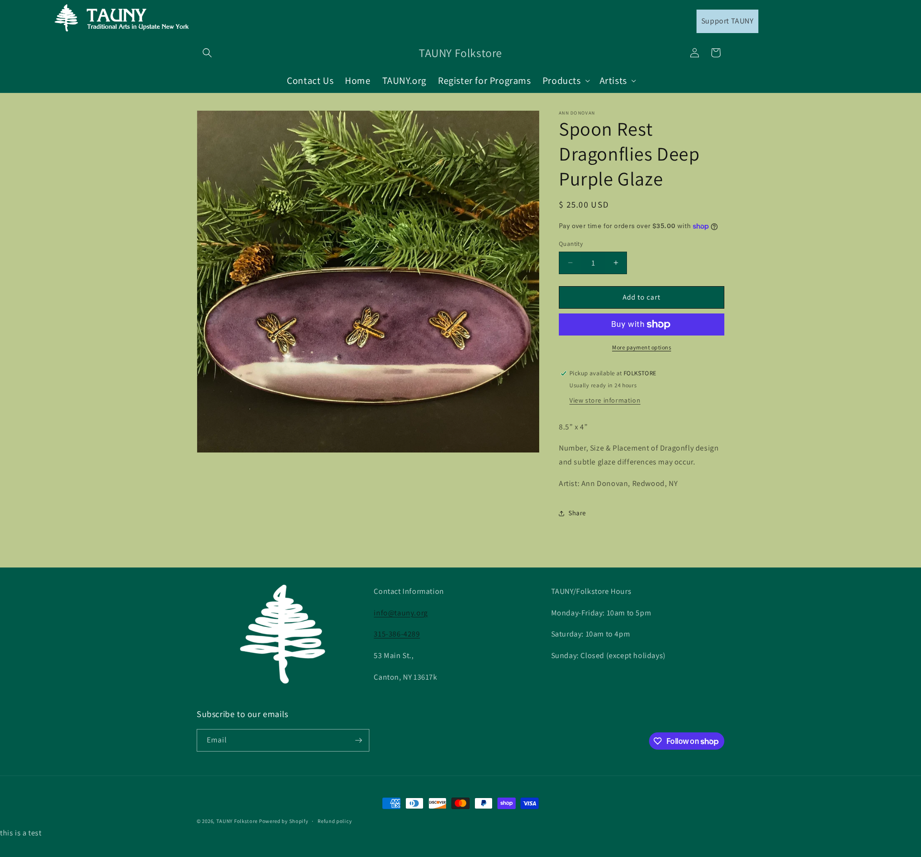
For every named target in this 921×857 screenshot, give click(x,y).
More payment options (641, 347)
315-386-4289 (397, 634)
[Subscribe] (358, 740)
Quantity (571, 244)
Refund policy (335, 821)
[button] (207, 52)
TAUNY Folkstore (237, 821)
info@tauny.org (400, 613)
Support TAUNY (727, 21)
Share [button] (577, 513)
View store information (604, 400)
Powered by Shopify (283, 821)
